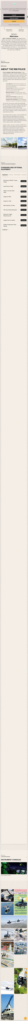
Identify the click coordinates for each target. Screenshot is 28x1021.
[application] (14, 510)
